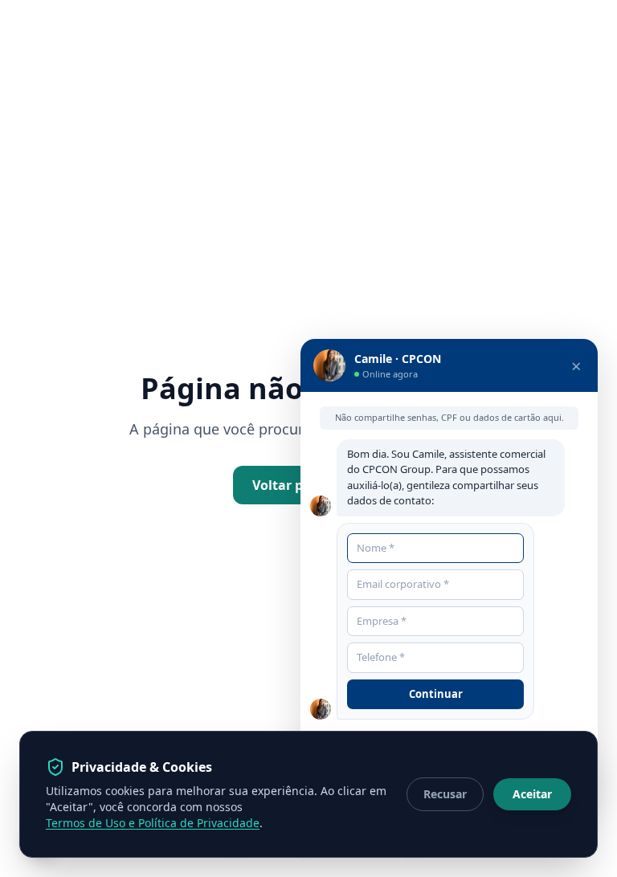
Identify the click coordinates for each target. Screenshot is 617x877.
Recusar (445, 794)
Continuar (436, 694)
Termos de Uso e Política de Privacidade (152, 822)
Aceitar (532, 794)
